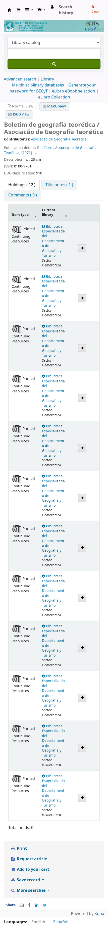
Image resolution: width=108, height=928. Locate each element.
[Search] (54, 64)
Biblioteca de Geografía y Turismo (9, 10)
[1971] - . (28, 152)
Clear (95, 11)
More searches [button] (31, 891)
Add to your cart (32, 870)
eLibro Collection (54, 97)
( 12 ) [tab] (21, 185)
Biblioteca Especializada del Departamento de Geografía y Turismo (53, 241)
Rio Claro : (46, 147)
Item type (20, 214)
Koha (99, 914)
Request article (31, 859)
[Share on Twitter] (45, 905)
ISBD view (20, 114)
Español (60, 922)
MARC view (56, 106)
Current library (48, 212)
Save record (28, 880)
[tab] (59, 185)
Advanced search (20, 79)
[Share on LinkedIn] (37, 905)
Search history (66, 10)
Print (21, 849)
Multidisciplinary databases (38, 85)
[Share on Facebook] (29, 905)
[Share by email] (21, 905)
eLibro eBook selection (74, 91)
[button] (18, 10)
